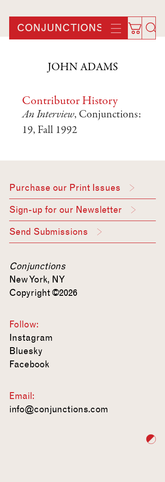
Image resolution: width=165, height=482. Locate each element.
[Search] (151, 28)
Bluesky (26, 350)
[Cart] (139, 25)
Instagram (31, 337)
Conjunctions (60, 28)
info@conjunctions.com (58, 409)
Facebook (29, 364)
